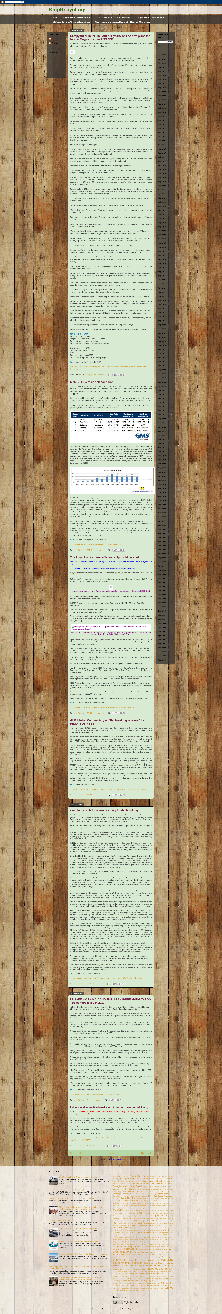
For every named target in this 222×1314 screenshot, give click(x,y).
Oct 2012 (162, 366)
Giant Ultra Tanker (129, 1213)
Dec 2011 (162, 407)
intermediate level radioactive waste (162, 1223)
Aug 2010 (162, 472)
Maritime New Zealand (125, 1230)
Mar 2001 (162, 644)
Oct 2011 (162, 415)
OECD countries (135, 1235)
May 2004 (162, 623)
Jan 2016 (162, 206)
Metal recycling (136, 1230)
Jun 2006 (162, 595)
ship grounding (167, 1249)
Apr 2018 (162, 100)
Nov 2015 (162, 214)
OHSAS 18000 (153, 1235)
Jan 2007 (162, 591)
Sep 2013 (162, 321)
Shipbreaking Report (160, 1268)
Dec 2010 (162, 456)
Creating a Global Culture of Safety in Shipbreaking (104, 810)
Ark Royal (164, 1178)
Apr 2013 (162, 341)
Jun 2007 (162, 587)
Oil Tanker (169, 1235)
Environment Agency (128, 1203)
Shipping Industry (124, 1274)
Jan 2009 (162, 546)
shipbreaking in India (140, 1265)
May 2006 (162, 599)
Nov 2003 (162, 632)
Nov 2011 (162, 411)
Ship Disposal (157, 1249)
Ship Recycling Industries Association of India (157, 1254)
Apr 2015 (162, 243)
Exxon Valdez (118, 1210)
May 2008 (162, 566)
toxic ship (124, 1285)
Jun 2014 (162, 284)
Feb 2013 (162, 349)
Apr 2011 (162, 439)
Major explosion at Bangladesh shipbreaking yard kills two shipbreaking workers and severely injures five (80, 1208)
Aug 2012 (162, 374)
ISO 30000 (157, 1225)
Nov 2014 (162, 263)
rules (118, 1244)
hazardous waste (144, 1218)
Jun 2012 (162, 382)
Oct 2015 (162, 218)
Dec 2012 (162, 357)
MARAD (116, 1227)
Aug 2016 (162, 182)
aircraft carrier (156, 1176)
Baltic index (126, 1183)
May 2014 (162, 288)
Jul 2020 (162, 59)
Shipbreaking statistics (120, 1271)
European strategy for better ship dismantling (130, 1208)
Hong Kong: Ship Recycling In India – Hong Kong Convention (71, 1198)
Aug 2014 (162, 276)
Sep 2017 (162, 129)
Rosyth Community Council (150, 1242)
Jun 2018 (162, 96)
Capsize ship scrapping (125, 1191)
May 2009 (162, 529)
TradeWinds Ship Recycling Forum (140, 1285)
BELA (131, 1189)
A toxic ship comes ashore (60, 1220)
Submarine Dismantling (121, 1281)
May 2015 (162, 239)
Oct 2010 (162, 464)
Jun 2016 (162, 186)
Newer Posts (76, 1153)
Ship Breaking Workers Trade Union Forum (155, 1246)
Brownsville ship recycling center (158, 1189)
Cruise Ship (152, 1196)
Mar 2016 (162, 198)
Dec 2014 (162, 259)
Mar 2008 (162, 570)
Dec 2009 (162, 505)
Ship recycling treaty (153, 1257)
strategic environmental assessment (150, 1278)
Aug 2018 (162, 88)
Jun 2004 (162, 619)
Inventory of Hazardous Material (142, 1225)
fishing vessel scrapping (142, 1210)
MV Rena (120, 1232)
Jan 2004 (162, 627)
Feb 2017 (162, 157)
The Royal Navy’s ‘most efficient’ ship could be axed (104, 557)
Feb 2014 (162, 300)
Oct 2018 (162, 79)
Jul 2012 (162, 378)
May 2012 (162, 386)
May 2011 (162, 435)
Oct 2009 (162, 513)
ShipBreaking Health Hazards (158, 1263)
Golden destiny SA (148, 1213)
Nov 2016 (162, 169)
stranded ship (132, 1278)
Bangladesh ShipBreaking (129, 1186)
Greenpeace (116, 1218)
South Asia (152, 1276)
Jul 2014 (162, 280)
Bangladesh (135, 1183)
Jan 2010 (162, 501)
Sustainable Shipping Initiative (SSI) (135, 1283)
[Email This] (113, 375)
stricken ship (168, 1278)
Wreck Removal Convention (138, 1290)
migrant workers (155, 1230)
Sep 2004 (162, 615)
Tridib (55, 43)
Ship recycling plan (121, 1257)
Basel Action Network (158, 1186)
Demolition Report (129, 1198)
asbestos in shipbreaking (153, 1181)
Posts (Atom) (116, 1160)
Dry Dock (156, 1201)
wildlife (128, 1290)
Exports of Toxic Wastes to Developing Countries (158, 1208)
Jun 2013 (162, 333)
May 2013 (162, 337)
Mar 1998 (162, 660)
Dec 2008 (162, 550)
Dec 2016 (162, 165)
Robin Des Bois (136, 1242)
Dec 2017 (162, 116)
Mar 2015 (162, 247)
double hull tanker (122, 1201)
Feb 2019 (162, 71)
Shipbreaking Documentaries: (151, 17)
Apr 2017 (162, 149)
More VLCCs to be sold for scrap (91, 382)
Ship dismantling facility (145, 1249)
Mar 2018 (162, 104)
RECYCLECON (161, 1239)
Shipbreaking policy (139, 1269)
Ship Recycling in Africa (133, 1254)
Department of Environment (147, 1198)
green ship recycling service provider (141, 1216)
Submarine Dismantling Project (141, 1281)
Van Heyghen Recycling (157, 1288)
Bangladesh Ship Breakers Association (157, 1183)
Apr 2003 (162, 636)
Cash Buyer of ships (142, 1191)
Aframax (149, 1176)
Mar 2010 (162, 492)
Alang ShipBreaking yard (127, 1178)
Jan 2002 (162, 640)
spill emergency (160, 1276)
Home (54, 17)
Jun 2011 (162, 431)
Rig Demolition (126, 1242)
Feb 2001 (162, 648)
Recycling (169, 1239)
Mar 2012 (162, 394)
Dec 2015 (162, 210)
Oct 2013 (162, 317)
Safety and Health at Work (148, 1244)
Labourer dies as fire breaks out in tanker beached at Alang (109, 1107)
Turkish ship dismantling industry (136, 1288)
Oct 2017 (162, 124)
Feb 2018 (162, 108)
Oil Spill (162, 1235)
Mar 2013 (162, 345)
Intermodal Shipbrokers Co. (121, 1225)
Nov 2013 (162, 313)
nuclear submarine (123, 1235)
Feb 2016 (162, 202)
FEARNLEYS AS (129, 1210)
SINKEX (145, 1276)
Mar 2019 (162, 67)
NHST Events (158, 1232)
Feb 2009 (162, 541)
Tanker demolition (167, 1283)
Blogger (134, 1309)
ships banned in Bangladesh (150, 1274)
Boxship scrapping (143, 1189)
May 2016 (162, 190)
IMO (114, 1223)
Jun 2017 (162, 141)
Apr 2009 (162, 533)
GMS (139, 1212)
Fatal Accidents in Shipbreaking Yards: (71, 22)
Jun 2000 (162, 652)
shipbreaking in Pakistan (161, 1265)
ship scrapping (167, 1257)
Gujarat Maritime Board (129, 1218)
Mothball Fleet (166, 1230)
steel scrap (122, 1278)
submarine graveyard (160, 1281)
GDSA (171, 1210)
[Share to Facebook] (121, 375)
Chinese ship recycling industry (146, 1194)
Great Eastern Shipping (162, 1213)
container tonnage (141, 1196)
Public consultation (150, 1239)
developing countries (163, 1198)
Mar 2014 (162, 296)
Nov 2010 (162, 460)
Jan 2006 (162, 607)
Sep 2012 (162, 370)
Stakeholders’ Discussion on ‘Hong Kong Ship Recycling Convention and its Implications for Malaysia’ (80, 1278)
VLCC (167, 1288)
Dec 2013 (162, 308)
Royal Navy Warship (165, 1242)
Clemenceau (116, 1196)
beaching (125, 1189)
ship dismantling (129, 1249)
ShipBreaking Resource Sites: (77, 17)
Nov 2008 (162, 554)
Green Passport (123, 1216)
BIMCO (135, 1189)
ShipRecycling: (67, 9)
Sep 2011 (162, 419)
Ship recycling (122, 1251)
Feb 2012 (162, 398)
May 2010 (162, 484)
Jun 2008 (162, 562)
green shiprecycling (164, 1216)
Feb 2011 (162, 447)
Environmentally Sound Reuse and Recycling (147, 1205)
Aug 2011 (162, 423)
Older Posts (146, 1153)
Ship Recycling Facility (161, 1252)
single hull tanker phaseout (132, 1276)
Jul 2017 (162, 137)
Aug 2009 (162, 517)
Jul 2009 (162, 521)
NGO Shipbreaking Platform (142, 1232)
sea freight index (164, 1244)
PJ (53, 39)
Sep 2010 (162, 468)
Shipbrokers (163, 1271)
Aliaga (141, 1178)
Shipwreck (119, 1276)
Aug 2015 (162, 227)
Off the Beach (145, 1235)
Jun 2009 (162, 525)
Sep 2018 (162, 84)
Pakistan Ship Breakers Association (148, 1237)
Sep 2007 (162, 582)
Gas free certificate (162, 1210)
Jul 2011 (162, 427)
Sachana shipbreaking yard (129, 1244)
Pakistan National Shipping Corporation (125, 1237)
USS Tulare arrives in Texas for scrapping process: (78, 1177)
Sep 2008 (162, 558)
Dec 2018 (162, 75)
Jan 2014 (162, 304)
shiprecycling (134, 1274)
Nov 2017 (162, 120)
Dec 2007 (162, 578)
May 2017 (162, 145)
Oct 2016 (162, 173)
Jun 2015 (162, 235)
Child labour (154, 1191)
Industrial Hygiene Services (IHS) (126, 1223)
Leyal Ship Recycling (167, 1225)
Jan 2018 (162, 112)
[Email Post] (109, 375)
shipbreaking (119, 1260)
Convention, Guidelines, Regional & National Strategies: (122, 22)
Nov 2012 (162, 362)
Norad (165, 1232)
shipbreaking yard (153, 1271)
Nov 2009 (162, 509)
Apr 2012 (162, 390)
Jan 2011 (162, 452)
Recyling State (117, 1242)
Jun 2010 (162, 480)
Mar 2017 (162, 153)
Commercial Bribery (128, 1196)
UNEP (148, 1288)
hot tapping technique (163, 1221)
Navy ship (128, 1232)
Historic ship (129, 1221)
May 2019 (162, 63)
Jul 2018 (162, 92)
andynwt (118, 1309)
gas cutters (153, 1210)
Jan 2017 (162, 161)
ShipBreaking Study (137, 1271)
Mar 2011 (162, 443)
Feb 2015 (162, 251)
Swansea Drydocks (153, 1283)
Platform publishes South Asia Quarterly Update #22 (78, 1241)
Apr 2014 (162, 292)
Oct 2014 (162, 268)
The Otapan (116, 1285)
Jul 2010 (162, 476)
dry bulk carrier (135, 1201)
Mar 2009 (162, 537)
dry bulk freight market (146, 1201)
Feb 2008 (162, 574)
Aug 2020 (162, 55)
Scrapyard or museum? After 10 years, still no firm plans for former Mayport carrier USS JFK (110, 37)
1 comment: (98, 1100)
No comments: (99, 375)
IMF (172, 1221)
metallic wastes (146, 1230)
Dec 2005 (162, 611)
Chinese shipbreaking (165, 1194)
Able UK (115, 1176)
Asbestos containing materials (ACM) (129, 1181)
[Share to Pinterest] (123, 375)
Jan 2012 (162, 402)
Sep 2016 (162, 178)
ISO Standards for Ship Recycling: (115, 17)
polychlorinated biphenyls (128, 1239)
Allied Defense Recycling (152, 1178)
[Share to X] (118, 375)
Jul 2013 (162, 329)
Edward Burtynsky (165, 1201)
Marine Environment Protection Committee (149, 1227)
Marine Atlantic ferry (127, 1228)
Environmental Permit (126, 1205)
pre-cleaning (140, 1239)
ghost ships (118, 1213)
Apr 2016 (162, 194)
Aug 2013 (162, 325)
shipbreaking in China (121, 1266)
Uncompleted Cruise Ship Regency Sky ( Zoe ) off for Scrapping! (83, 1254)
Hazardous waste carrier (158, 1218)
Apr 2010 (162, 488)
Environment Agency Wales (145, 1203)
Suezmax (121, 1283)
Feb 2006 (162, 603)
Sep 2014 (162, 272)
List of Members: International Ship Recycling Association (70, 1190)
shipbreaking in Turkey (121, 1269)
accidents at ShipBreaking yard (132, 1176)
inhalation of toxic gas (144, 1223)
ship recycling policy (137, 1257)
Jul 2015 (162, 231)
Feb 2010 (162, 496)
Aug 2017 (162, 133)
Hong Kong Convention (145, 1220)
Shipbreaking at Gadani (141, 1260)
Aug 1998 (162, 656)
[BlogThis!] (116, 375)
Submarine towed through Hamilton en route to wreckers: (80, 1229)
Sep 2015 (162, 223)
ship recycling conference (143, 1252)
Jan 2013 (162, 353)
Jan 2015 (162, 255)
